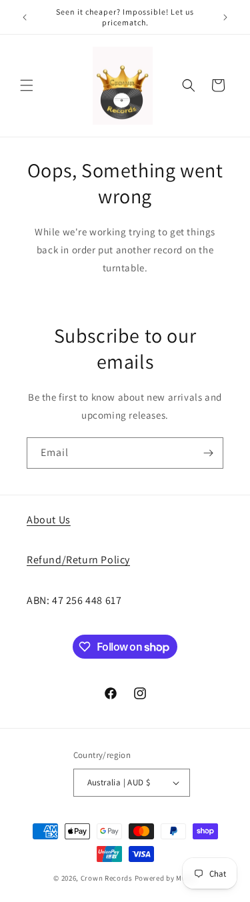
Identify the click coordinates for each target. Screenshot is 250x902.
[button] (26, 85)
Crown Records (107, 878)
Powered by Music (166, 878)
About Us (49, 520)
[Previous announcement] (24, 17)
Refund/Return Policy (78, 560)
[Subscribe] (208, 453)
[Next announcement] (225, 17)
